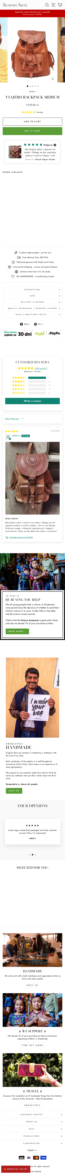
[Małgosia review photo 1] (32, 478)
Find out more (32, 1045)
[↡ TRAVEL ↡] (32, 1070)
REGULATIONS (32, 1136)
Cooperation (31, 1143)
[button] (28, 112)
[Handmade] (32, 950)
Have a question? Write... (32, 314)
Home (31, 91)
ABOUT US (31, 1121)
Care (32, 296)
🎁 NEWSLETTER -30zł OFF (15, 1169)
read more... (17, 631)
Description (32, 289)
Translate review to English (21, 537)
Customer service (31, 1114)
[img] (11, 431)
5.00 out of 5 (41, 368)
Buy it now (32, 131)
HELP (32, 1129)
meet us (14, 790)
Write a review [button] (32, 401)
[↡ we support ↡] (32, 1010)
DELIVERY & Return (32, 302)
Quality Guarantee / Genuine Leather (32, 308)
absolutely (32, 1105)
